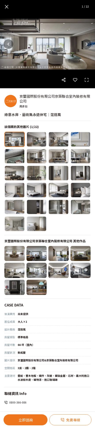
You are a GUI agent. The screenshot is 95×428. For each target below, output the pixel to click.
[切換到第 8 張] (80, 156)
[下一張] (86, 44)
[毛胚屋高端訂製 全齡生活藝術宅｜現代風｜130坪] (37, 253)
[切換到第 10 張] (37, 173)
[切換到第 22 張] (37, 223)
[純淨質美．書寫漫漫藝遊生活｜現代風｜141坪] (14, 270)
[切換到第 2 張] (37, 139)
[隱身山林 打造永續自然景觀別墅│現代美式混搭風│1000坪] (14, 253)
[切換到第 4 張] (80, 139)
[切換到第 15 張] (58, 190)
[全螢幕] (86, 80)
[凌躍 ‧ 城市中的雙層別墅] (58, 270)
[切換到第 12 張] (80, 173)
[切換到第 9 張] (14, 173)
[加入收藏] (75, 80)
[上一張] (8, 44)
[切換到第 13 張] (14, 190)
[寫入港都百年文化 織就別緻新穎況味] (37, 287)
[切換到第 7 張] (58, 156)
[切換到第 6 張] (37, 156)
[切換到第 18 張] (37, 207)
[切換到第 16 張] (80, 190)
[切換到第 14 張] (37, 190)
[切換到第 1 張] (14, 139)
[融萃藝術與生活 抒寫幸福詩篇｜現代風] (14, 287)
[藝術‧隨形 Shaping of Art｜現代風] (80, 270)
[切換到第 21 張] (14, 223)
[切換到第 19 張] (58, 207)
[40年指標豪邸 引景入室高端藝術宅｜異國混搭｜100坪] (80, 253)
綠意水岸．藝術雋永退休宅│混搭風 (32, 114)
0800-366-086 (18, 402)
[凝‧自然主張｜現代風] (58, 253)
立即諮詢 (26, 419)
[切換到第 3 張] (58, 139)
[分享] (63, 80)
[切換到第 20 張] (80, 207)
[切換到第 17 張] (14, 207)
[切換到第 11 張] (58, 173)
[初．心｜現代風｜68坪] (37, 270)
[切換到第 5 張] (14, 156)
